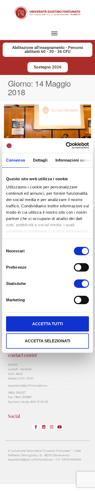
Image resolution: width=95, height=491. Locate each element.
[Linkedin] (43, 427)
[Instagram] (51, 427)
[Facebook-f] (35, 427)
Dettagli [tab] (40, 160)
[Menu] (54, 33)
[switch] (81, 267)
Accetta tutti (47, 324)
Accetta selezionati (47, 341)
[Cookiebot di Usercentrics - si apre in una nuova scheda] (67, 145)
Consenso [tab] (15, 160)
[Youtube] (59, 427)
